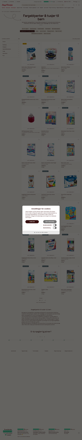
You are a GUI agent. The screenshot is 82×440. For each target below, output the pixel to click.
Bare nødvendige (50, 221)
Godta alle (32, 221)
